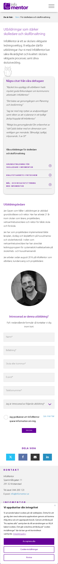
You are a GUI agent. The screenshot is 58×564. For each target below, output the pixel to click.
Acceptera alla (29, 541)
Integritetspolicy (19, 534)
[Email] (35, 457)
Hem (17, 17)
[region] (29, 533)
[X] (10, 457)
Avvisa (29, 557)
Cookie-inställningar (29, 549)
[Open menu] (51, 6)
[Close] (55, 505)
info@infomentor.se (20, 494)
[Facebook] (22, 457)
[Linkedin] (47, 457)
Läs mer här (48, 416)
